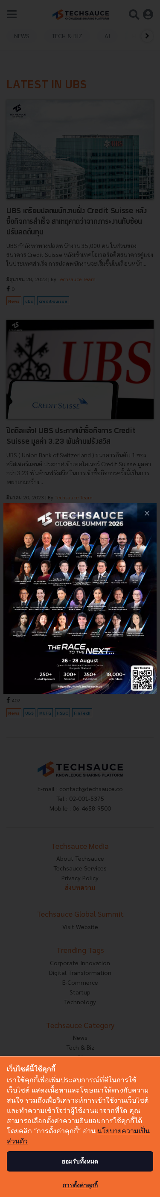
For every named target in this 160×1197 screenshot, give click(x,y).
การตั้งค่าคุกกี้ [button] (80, 1185)
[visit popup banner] (80, 598)
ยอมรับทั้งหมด (80, 1161)
